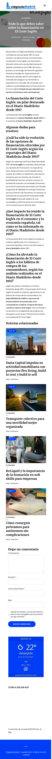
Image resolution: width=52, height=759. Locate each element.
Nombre (12, 577)
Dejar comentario (12, 379)
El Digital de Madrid (13, 752)
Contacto (26, 755)
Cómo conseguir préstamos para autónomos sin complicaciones (18, 529)
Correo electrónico (16, 588)
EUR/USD (32, 729)
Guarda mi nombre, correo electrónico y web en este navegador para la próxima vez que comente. (27, 614)
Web (10, 600)
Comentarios (13, 553)
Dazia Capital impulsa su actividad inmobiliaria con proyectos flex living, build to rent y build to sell (26, 368)
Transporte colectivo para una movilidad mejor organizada (25, 423)
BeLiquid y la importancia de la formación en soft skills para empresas (25, 475)
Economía (26, 18)
